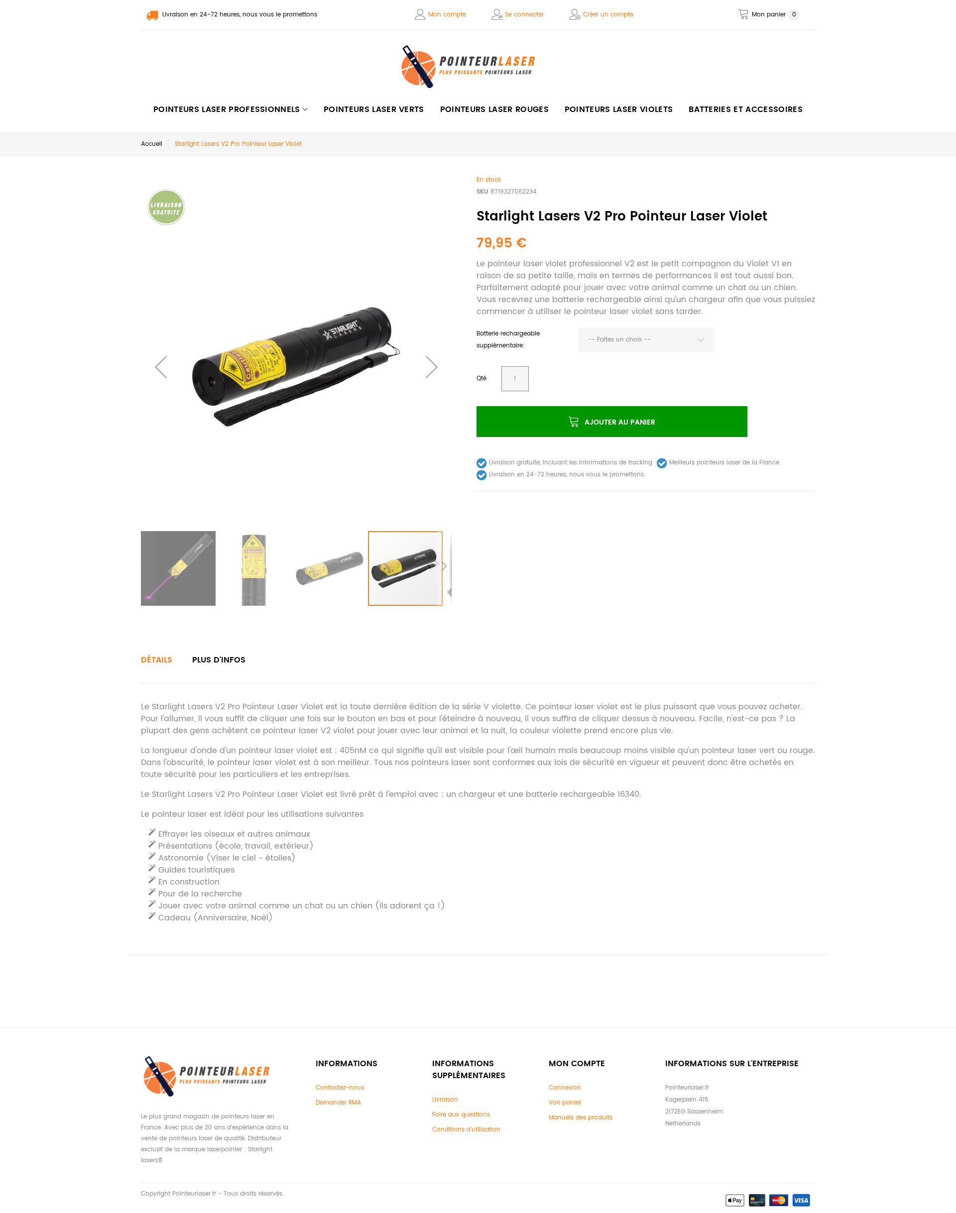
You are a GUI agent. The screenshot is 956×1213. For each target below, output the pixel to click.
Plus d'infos (218, 660)
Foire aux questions (461, 1114)
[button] (161, 367)
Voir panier (565, 1102)
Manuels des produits (580, 1117)
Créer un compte (608, 14)
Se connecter (524, 14)
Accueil (151, 144)
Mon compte (447, 14)
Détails (156, 660)
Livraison (445, 1099)
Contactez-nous (340, 1088)
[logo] (478, 66)
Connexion (565, 1088)
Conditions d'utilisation (466, 1129)
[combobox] (646, 340)
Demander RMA (338, 1102)
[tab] (156, 660)
